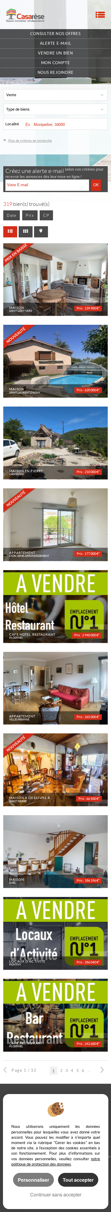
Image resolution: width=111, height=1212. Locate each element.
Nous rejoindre (56, 72)
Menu (100, 14)
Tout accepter (78, 1179)
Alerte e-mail (55, 43)
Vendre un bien (55, 53)
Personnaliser (33, 1179)
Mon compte (55, 63)
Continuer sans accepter (55, 1194)
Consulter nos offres (55, 33)
